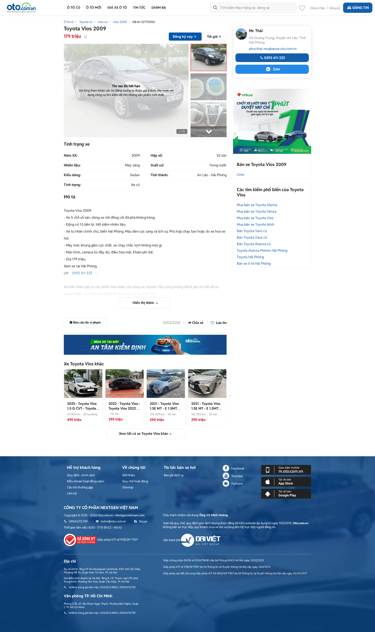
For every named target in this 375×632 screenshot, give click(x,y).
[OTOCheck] (145, 345)
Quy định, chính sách (81, 475)
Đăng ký (334, 8)
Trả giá (212, 36)
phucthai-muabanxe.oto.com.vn (273, 48)
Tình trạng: (72, 185)
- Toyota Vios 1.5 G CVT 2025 (83, 408)
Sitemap (127, 487)
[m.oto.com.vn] (286, 469)
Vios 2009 (120, 22)
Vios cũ (102, 22)
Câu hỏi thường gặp (80, 487)
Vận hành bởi (172, 540)
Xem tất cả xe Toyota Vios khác (143, 433)
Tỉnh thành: (159, 175)
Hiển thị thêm (144, 302)
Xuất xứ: (157, 165)
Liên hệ (72, 493)
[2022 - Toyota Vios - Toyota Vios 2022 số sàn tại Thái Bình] (124, 383)
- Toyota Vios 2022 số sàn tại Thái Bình (124, 408)
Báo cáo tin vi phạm (87, 322)
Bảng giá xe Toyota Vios (136, 294)
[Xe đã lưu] (302, 9)
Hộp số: (157, 155)
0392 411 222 (82, 273)
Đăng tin (360, 7)
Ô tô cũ (69, 22)
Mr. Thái (256, 30)
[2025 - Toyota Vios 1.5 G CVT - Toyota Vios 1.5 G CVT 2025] (83, 383)
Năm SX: (70, 155)
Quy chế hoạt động (135, 481)
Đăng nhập (317, 8)
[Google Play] (286, 493)
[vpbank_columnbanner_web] (272, 121)
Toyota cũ (85, 22)
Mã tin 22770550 (143, 22)
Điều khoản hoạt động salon (85, 481)
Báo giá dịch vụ (174, 475)
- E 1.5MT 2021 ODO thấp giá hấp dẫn (165, 410)
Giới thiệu (128, 475)
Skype (143, 521)
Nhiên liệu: (72, 165)
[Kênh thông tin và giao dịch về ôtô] (21, 6)
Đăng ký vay (183, 36)
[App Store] (286, 481)
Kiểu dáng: (72, 175)
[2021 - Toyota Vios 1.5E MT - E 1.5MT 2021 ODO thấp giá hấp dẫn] (166, 383)
